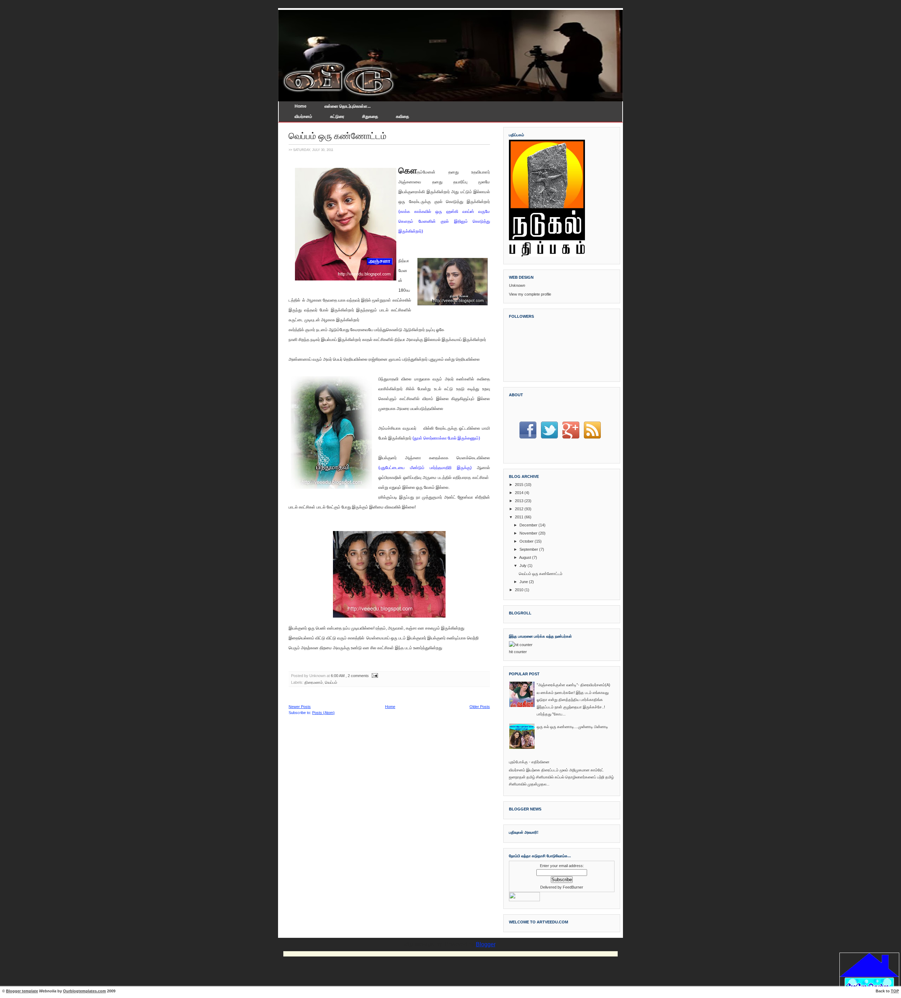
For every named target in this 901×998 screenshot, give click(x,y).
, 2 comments (357, 676)
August (525, 557)
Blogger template (22, 991)
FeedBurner (573, 887)
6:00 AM (338, 676)
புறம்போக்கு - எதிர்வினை (529, 762)
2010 (519, 590)
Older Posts (480, 707)
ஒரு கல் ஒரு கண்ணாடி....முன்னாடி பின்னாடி (572, 727)
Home (301, 106)
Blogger (485, 944)
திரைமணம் (313, 682)
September (528, 549)
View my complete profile (530, 294)
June (523, 582)
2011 (519, 517)
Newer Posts (300, 707)
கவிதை (402, 116)
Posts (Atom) (323, 712)
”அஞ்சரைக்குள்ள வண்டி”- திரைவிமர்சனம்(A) (573, 685)
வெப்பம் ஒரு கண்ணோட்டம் (337, 135)
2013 (519, 501)
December (528, 525)
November (528, 533)
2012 (519, 509)
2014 (519, 493)
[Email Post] (374, 676)
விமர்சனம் (303, 116)
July (523, 565)
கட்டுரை (337, 116)
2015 (519, 484)
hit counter (518, 652)
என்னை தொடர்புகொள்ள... (348, 106)
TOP (895, 991)
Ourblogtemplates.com (84, 991)
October (526, 541)
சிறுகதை (370, 116)
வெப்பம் (331, 682)
